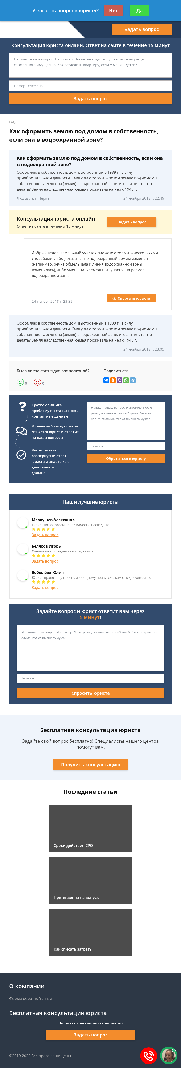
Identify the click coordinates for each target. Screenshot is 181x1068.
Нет (113, 11)
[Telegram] (133, 380)
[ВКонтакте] (106, 380)
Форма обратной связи (30, 998)
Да (139, 11)
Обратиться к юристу (126, 458)
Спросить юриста (134, 298)
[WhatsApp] (126, 380)
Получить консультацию (90, 765)
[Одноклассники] (113, 380)
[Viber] (119, 380)
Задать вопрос (142, 29)
